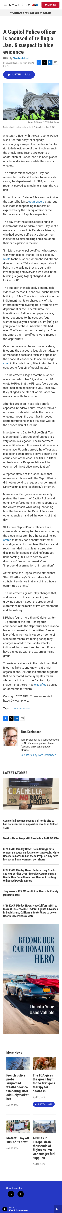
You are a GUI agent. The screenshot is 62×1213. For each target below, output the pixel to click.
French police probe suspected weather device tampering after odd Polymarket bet (17, 1087)
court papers (36, 201)
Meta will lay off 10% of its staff (17, 1140)
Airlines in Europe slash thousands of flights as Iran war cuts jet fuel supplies (44, 1148)
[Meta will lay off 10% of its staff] (18, 1126)
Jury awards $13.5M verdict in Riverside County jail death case (30, 893)
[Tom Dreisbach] (10, 736)
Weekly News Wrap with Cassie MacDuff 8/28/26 (31, 838)
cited (6, 363)
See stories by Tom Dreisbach (38, 755)
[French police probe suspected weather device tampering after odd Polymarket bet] (18, 1063)
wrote (6, 259)
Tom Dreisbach (21, 58)
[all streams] (58, 1209)
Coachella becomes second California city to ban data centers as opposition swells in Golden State (30, 824)
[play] (5, 1209)
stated (7, 540)
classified (40, 684)
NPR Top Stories (22, 708)
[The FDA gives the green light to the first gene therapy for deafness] (44, 1063)
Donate (51, 4)
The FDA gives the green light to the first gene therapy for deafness (44, 1083)
